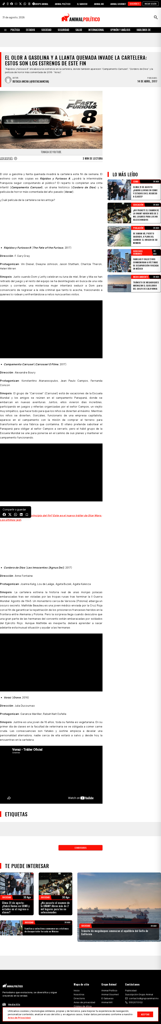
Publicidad (130, 897)
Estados (30, 30)
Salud (78, 30)
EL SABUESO (82, 4)
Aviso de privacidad (84, 909)
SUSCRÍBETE (134, 3)
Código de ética (83, 913)
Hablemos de (144, 30)
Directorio (79, 905)
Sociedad (46, 30)
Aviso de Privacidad (19, 1017)
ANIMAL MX (99, 4)
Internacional (96, 30)
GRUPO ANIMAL (41, 4)
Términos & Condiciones (122, 925)
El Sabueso (107, 905)
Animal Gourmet (110, 901)
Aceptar (145, 1014)
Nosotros (79, 901)
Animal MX (106, 909)
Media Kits (14, 911)
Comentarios (80, 754)
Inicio (77, 897)
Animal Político (109, 897)
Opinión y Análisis (120, 30)
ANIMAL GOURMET (118, 4)
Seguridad (63, 30)
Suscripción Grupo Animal (139, 901)
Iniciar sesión (150, 3)
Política (15, 30)
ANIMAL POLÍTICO (62, 4)
